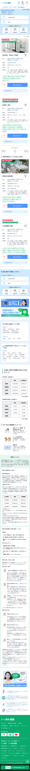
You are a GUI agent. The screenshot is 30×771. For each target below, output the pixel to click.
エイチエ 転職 (3, 750)
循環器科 (5, 358)
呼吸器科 (16, 356)
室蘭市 (4, 329)
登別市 (17, 329)
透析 (24, 358)
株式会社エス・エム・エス (20, 691)
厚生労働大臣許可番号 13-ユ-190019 (14, 703)
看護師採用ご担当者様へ (12, 723)
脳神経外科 (9, 356)
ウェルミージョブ (11, 750)
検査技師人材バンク (14, 745)
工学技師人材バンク (23, 745)
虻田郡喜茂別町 (14, 331)
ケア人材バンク (4, 753)
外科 (4, 356)
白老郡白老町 (6, 331)
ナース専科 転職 (4, 7)
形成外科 (11, 354)
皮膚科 (19, 353)
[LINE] (10, 734)
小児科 (8, 353)
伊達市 (15, 7)
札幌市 (18, 338)
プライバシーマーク (9, 710)
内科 (10, 358)
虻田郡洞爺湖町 (6, 332)
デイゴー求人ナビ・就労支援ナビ (15, 753)
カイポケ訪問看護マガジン (6, 755)
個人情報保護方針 (4, 725)
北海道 (10, 7)
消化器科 (22, 356)
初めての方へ (3, 723)
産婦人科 (14, 353)
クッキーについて (24, 725)
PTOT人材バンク (22, 748)
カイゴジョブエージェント (21, 750)
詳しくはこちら (17, 85)
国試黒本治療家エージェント (6, 748)
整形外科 (5, 354)
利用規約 (19, 723)
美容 (4, 353)
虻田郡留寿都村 (15, 332)
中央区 (4, 338)
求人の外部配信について (5, 728)
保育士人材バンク (25, 753)
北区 (14, 338)
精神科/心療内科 (17, 358)
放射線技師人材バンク (5, 745)
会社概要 (11, 725)
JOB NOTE (15, 748)
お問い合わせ (16, 725)
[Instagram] (4, 734)
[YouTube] (16, 734)
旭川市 (9, 338)
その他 (4, 360)
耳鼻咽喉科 (21, 354)
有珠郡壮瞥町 (11, 329)
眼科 (16, 354)
